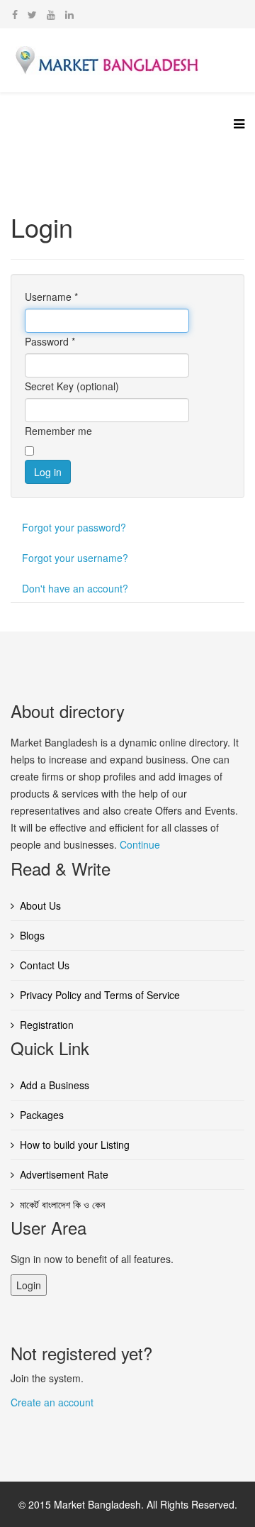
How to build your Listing (75, 1144)
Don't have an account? (75, 588)
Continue (140, 844)
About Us (40, 905)
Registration (47, 1025)
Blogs (32, 935)
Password (50, 341)
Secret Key (49, 386)
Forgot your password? (74, 527)
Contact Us (44, 965)
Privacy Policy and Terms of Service (100, 995)
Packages (42, 1115)
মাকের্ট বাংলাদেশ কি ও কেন (62, 1204)
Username (51, 297)
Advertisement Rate (64, 1174)
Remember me (58, 431)
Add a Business (54, 1085)
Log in (48, 472)
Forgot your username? (75, 558)
